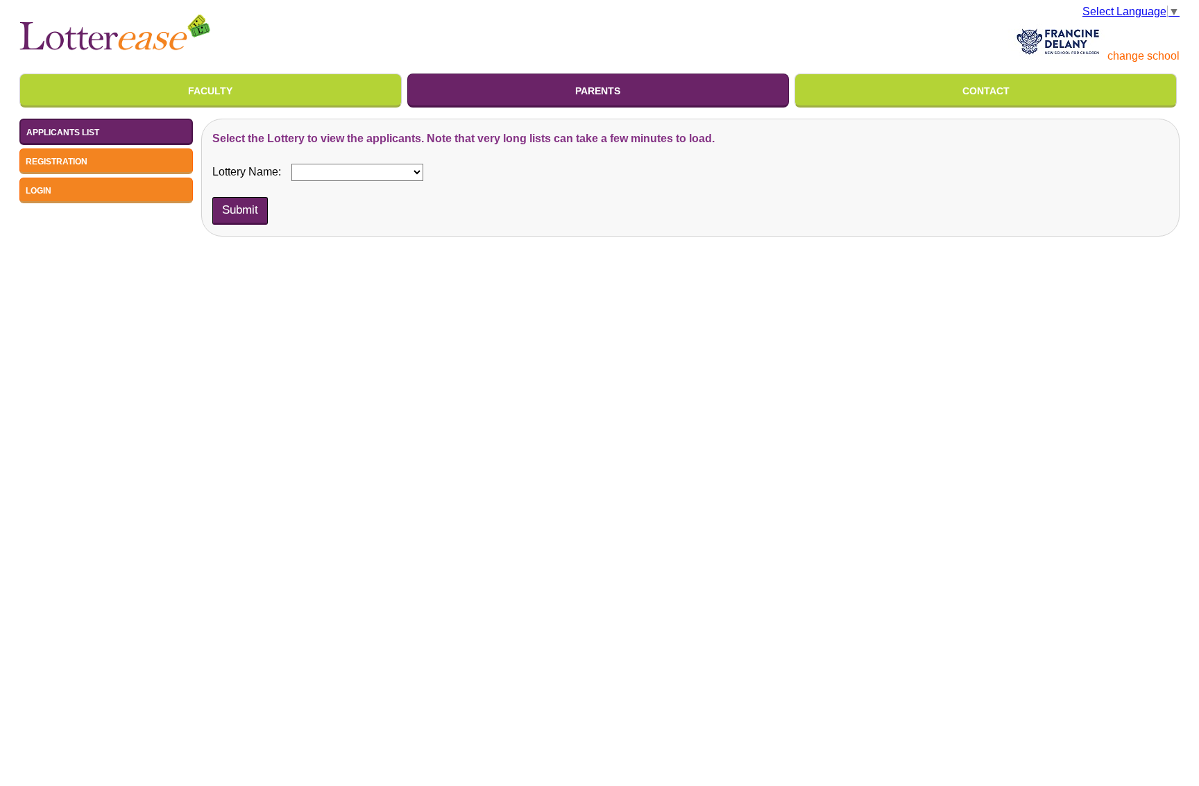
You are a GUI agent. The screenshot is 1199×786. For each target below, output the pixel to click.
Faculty (210, 90)
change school (1143, 56)
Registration (56, 161)
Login (38, 191)
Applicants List (62, 132)
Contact (986, 90)
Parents (597, 90)
